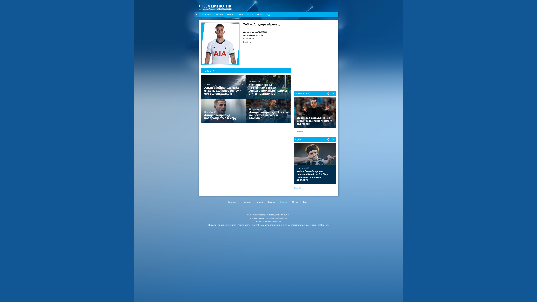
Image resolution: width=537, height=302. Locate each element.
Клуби (250, 14)
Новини (219, 14)
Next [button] (333, 93)
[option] (246, 99)
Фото (259, 14)
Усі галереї (298, 131)
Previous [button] (328, 93)
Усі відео (297, 187)
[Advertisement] (315, 40)
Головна (206, 14)
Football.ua (322, 224)
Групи (240, 14)
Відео (269, 14)
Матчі (230, 14)
